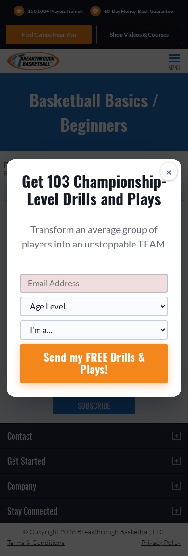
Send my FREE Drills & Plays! (94, 363)
